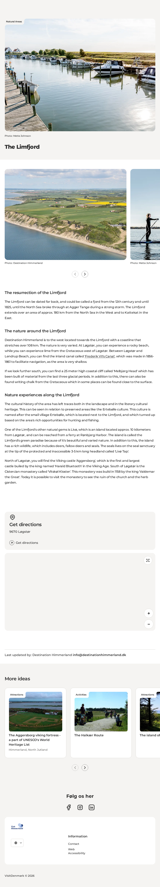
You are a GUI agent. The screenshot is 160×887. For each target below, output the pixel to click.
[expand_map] (148, 560)
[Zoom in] (148, 613)
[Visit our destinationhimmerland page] (91, 807)
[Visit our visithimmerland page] (68, 807)
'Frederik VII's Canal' (99, 356)
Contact (73, 844)
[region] (80, 592)
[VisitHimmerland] (17, 826)
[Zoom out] (148, 624)
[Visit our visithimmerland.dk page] (80, 807)
